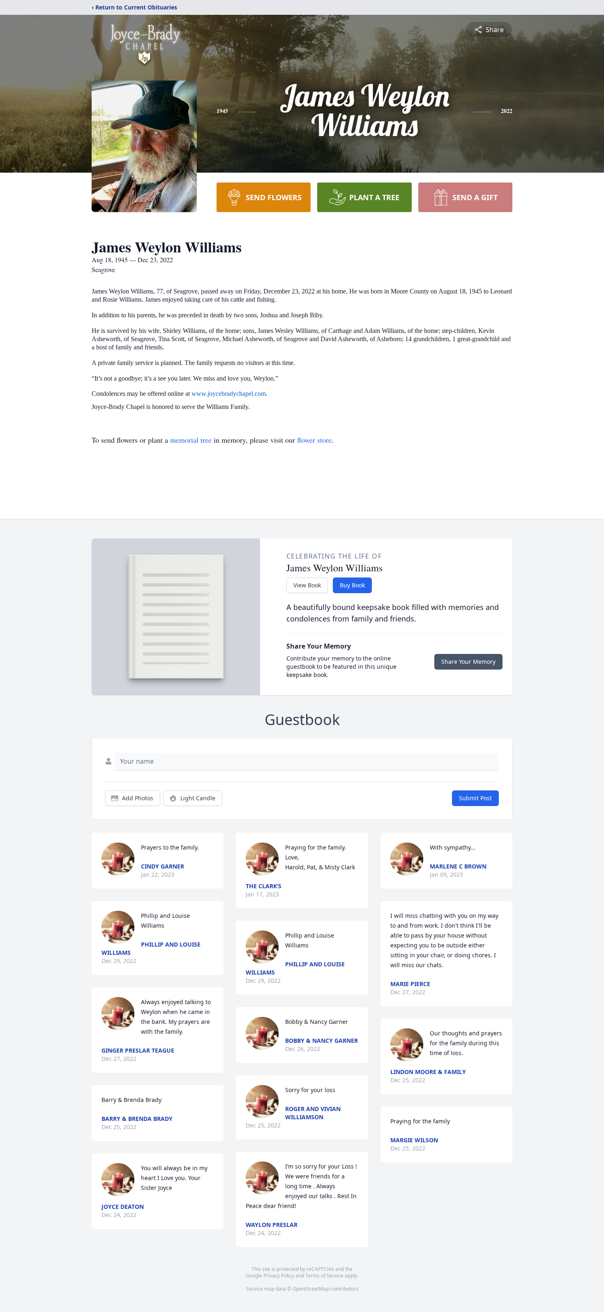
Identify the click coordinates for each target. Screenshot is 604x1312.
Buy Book (352, 585)
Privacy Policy (278, 1275)
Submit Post (475, 798)
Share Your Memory (468, 661)
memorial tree (191, 440)
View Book (307, 585)
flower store (314, 440)
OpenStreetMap (311, 1288)
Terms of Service (324, 1275)
